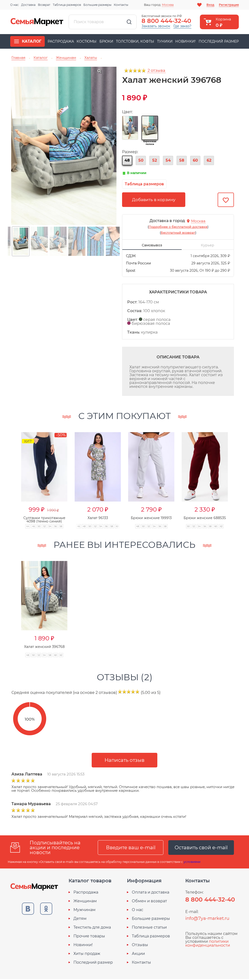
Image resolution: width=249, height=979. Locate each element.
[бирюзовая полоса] (150, 128)
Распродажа (61, 41)
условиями (192, 862)
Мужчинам (84, 910)
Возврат (44, 5)
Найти (129, 22)
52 (154, 160)
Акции (138, 954)
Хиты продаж (86, 954)
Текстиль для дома (92, 927)
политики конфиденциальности (207, 943)
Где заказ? (182, 26)
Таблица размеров (67, 5)
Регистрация (229, 5)
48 (127, 160)
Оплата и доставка (150, 892)
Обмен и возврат (149, 901)
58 (181, 160)
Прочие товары (89, 936)
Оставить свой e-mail (201, 847)
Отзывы (140, 945)
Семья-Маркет (37, 22)
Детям (80, 919)
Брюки (106, 41)
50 (140, 160)
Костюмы (87, 41)
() (178, 227)
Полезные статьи (149, 927)
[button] (237, 475)
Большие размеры (97, 5)
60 (195, 160)
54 (168, 160)
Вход (210, 5)
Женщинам (85, 901)
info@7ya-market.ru (207, 918)
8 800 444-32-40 (166, 20)
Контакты (121, 5)
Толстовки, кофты (135, 41)
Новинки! (185, 41)
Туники (165, 41)
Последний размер (219, 41)
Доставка (28, 5)
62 (209, 160)
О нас (14, 5)
